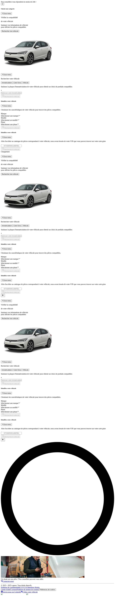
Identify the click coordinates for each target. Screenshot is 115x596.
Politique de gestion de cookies (28, 589)
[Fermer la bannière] (2, 4)
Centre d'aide (5, 589)
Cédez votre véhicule (30, 592)
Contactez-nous (8, 581)
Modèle (3, 118)
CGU (26, 587)
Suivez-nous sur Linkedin (12, 592)
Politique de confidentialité (10, 587)
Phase (3, 122)
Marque (3, 114)
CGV (22, 587)
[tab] (7, 83)
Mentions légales (34, 587)
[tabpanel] (57, 118)
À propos (13, 589)
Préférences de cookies (47, 589)
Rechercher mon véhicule (10, 31)
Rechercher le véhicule (11, 96)
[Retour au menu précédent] (3, 295)
